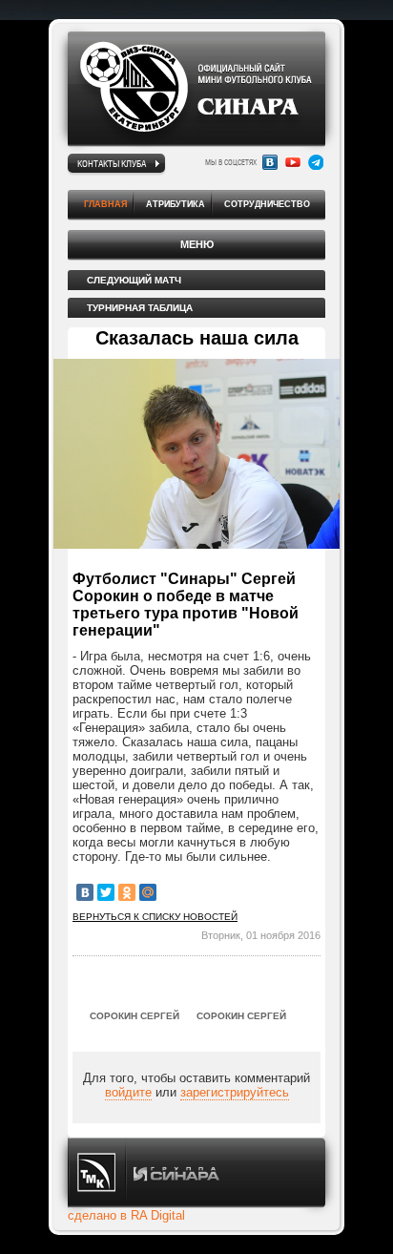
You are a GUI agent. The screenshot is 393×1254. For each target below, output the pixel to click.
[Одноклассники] (126, 892)
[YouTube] (292, 162)
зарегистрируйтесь (234, 1092)
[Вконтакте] (270, 162)
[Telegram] (315, 162)
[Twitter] (105, 892)
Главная (105, 204)
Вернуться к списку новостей (155, 916)
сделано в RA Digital (126, 1215)
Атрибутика (175, 204)
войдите (128, 1092)
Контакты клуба (111, 163)
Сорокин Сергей (134, 1016)
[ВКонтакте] (84, 892)
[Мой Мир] (147, 892)
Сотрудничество (267, 204)
